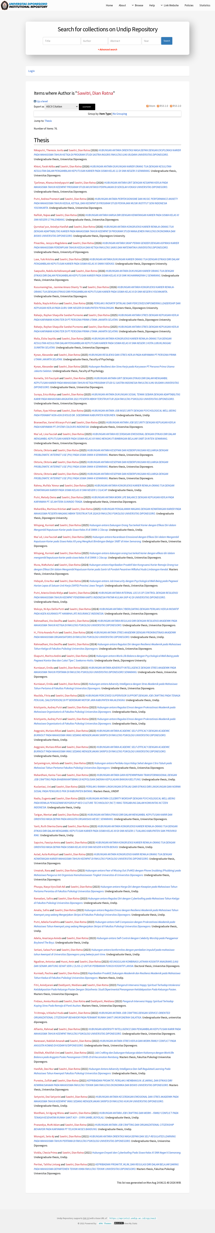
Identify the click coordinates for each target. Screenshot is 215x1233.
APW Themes (105, 1223)
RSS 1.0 (163, 106)
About (122, 5)
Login (31, 71)
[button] (87, 107)
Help (152, 5)
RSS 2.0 (176, 106)
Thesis (48, 121)
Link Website (171, 5)
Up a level (42, 101)
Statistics (204, 5)
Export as (39, 106)
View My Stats (130, 1223)
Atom (152, 106)
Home (109, 5)
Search (167, 41)
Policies (189, 5)
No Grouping (120, 113)
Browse (139, 5)
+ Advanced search (107, 49)
